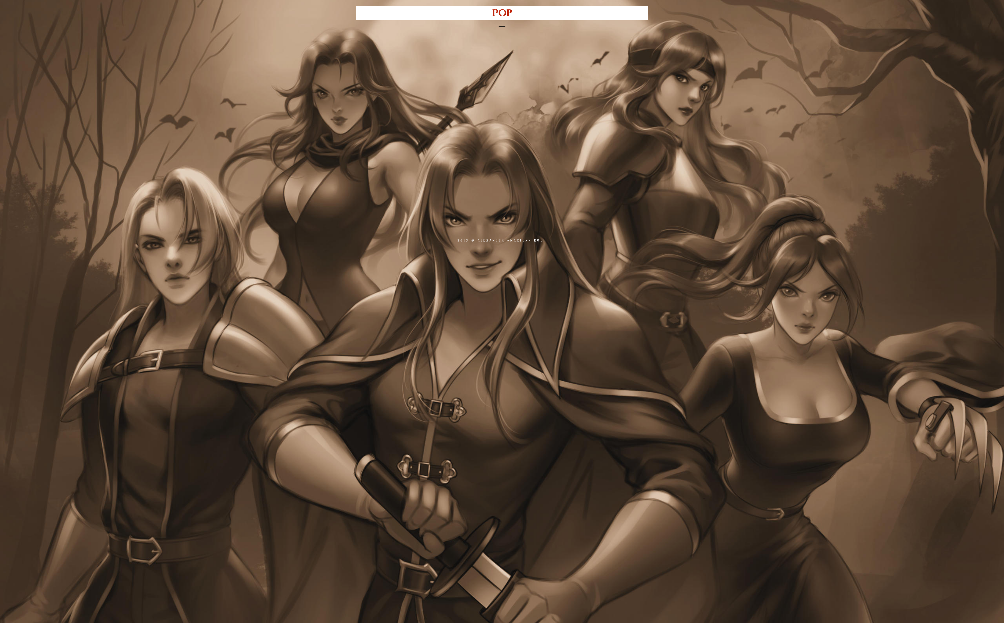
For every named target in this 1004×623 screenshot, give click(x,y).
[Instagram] (510, 218)
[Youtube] (527, 218)
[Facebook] (476, 218)
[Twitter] (493, 218)
